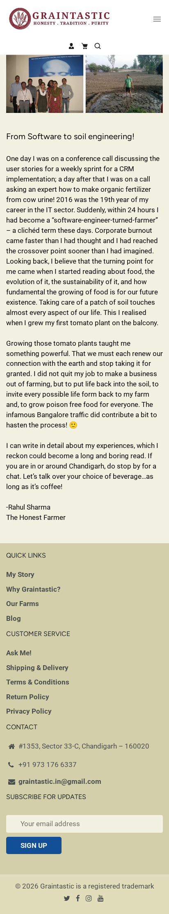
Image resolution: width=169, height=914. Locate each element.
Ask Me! (19, 653)
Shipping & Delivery (37, 668)
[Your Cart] (84, 46)
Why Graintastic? (33, 589)
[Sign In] (71, 46)
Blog (13, 618)
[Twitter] (68, 898)
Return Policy (27, 697)
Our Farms (22, 603)
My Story (20, 574)
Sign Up (34, 845)
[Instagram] (90, 898)
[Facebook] (79, 898)
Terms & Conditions (37, 682)
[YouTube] (101, 898)
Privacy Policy (29, 711)
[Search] (97, 46)
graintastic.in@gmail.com (59, 781)
